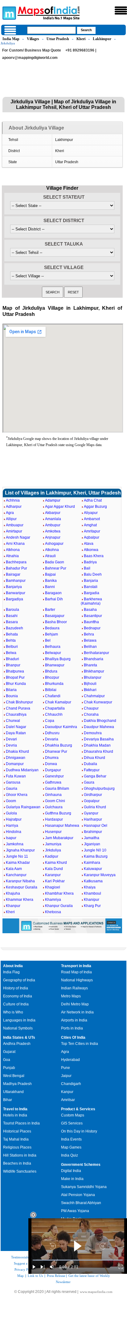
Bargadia (91, 593)
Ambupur (52, 525)
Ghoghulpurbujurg (99, 788)
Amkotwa (52, 531)
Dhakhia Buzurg (58, 745)
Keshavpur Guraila (21, 887)
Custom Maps (72, 1115)
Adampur (52, 500)
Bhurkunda (54, 683)
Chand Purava (18, 708)
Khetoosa (53, 912)
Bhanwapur (54, 665)
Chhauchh (54, 714)
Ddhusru (52, 733)
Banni (50, 587)
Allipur (11, 519)
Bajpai (50, 574)
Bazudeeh (14, 628)
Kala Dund (54, 869)
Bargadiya (14, 599)
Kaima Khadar (18, 862)
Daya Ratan (16, 733)
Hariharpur (93, 819)
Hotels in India (15, 1115)
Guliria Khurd (95, 807)
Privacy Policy (24, 1269)
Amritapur (92, 531)
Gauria (11, 788)
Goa (6, 1060)
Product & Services (78, 1109)
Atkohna (52, 550)
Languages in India (19, 1020)
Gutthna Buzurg (58, 813)
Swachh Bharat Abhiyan (81, 1203)
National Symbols (18, 1028)
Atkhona (13, 550)
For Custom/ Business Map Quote (31, 50)
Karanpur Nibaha (20, 881)
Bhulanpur (92, 677)
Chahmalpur (94, 696)
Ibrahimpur (93, 832)
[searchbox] (51, 30)
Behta (11, 640)
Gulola (11, 813)
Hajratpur (14, 819)
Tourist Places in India (21, 1123)
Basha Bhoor (56, 622)
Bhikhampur (94, 671)
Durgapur (53, 770)
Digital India (71, 1171)
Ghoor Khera (16, 795)
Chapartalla (55, 708)
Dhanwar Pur (56, 751)
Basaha (90, 609)
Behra (89, 634)
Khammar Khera (19, 899)
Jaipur (66, 1076)
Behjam (51, 634)
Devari (11, 739)
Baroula (12, 609)
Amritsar (68, 1100)
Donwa (51, 764)
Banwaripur (15, 593)
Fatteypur (92, 770)
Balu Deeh (93, 574)
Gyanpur (91, 813)
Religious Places (17, 1147)
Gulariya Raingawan (23, 807)
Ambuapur (14, 525)
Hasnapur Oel (95, 825)
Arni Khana (15, 543)
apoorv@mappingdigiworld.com (30, 58)
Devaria (51, 739)
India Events (71, 1139)
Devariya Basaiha (99, 739)
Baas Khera (94, 556)
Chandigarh (71, 1084)
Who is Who (13, 1012)
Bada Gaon (54, 562)
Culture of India (16, 1004)
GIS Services (72, 1123)
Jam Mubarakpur (59, 838)
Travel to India (15, 1109)
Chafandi (52, 696)
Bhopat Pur (15, 677)
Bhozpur (52, 677)
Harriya (12, 825)
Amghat (90, 525)
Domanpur (15, 764)
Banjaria (91, 580)
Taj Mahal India (16, 1139)
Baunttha (91, 622)
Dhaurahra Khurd (98, 751)
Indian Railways (74, 988)
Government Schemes (80, 1164)
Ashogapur (54, 543)
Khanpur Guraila (59, 906)
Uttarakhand (13, 1092)
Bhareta (90, 665)
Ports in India (72, 1028)
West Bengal (13, 1076)
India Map (10, 39)
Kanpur (67, 1092)
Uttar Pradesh (58, 39)
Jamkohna (14, 844)
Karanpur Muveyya (100, 875)
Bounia (12, 696)
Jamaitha (91, 838)
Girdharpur (93, 795)
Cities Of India (73, 1037)
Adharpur (14, 506)
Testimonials (20, 1257)
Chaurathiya (16, 714)
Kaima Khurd (56, 862)
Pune (65, 1068)
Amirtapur (14, 531)
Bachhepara (16, 562)
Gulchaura (54, 807)
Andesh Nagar (18, 537)
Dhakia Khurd (17, 751)
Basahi (12, 616)
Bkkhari (90, 690)
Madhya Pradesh (17, 1084)
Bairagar (13, 574)
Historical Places (17, 1131)
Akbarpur (52, 513)
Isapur (11, 838)
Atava (88, 543)
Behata (12, 634)
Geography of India (19, 980)
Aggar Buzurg (95, 506)
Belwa (11, 653)
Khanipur (91, 899)
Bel (48, 640)
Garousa (13, 782)
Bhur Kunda (16, 683)
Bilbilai (50, 690)
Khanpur (13, 906)
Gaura (89, 782)
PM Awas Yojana (75, 1211)
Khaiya (90, 887)
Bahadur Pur (16, 568)
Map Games (71, 1147)
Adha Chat (93, 500)
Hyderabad (70, 1060)
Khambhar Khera (59, 893)
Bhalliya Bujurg (58, 659)
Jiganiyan (92, 844)
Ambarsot (92, 519)
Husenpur (53, 832)
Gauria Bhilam (57, 788)
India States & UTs (19, 1037)
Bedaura (52, 628)
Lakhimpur (102, 39)
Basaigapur (54, 616)
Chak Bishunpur (19, 702)
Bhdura (51, 671)
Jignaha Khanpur (20, 850)
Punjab (9, 1068)
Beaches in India (17, 1163)
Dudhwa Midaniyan (22, 770)
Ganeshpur (54, 776)
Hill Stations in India (19, 1155)
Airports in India (74, 1020)
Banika (51, 580)
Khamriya (53, 899)
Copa (49, 721)
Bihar (7, 1100)
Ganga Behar (95, 776)
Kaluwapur (93, 869)
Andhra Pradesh (17, 1044)
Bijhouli (90, 683)
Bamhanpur (16, 580)
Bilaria (11, 690)
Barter (50, 609)
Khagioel (52, 887)
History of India (15, 988)
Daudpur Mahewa (99, 727)
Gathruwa (53, 782)
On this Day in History (79, 1131)
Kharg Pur (92, 906)
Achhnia (13, 500)
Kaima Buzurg (96, 856)
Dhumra (52, 758)
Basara (12, 622)
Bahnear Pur (55, 568)
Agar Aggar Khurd (60, 506)
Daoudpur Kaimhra (61, 727)
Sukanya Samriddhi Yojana (84, 1187)
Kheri (80, 39)
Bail (87, 568)
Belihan (90, 646)
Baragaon (53, 593)
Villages (33, 39)
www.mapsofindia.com (96, 1292)
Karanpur (53, 875)
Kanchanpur (16, 875)
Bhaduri (12, 659)
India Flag (11, 972)
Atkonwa (91, 550)
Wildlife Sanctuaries (19, 1171)
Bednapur (92, 628)
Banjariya (14, 587)
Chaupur (91, 708)
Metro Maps (71, 996)
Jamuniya (53, 844)
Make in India (72, 1179)
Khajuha (13, 893)
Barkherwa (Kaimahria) (91, 601)
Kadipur (51, 856)
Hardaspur (54, 819)
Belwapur (53, 653)
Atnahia (12, 556)
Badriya (90, 562)
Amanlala (53, 519)
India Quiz (69, 1155)
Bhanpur (13, 665)
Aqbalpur (91, 537)
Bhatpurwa (15, 671)
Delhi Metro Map (75, 1004)
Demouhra (93, 733)
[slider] (78, 1260)
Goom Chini (55, 801)
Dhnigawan (15, 758)
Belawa (90, 640)
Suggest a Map (24, 1263)
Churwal (13, 721)
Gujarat (9, 1052)
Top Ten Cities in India (79, 1044)
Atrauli (50, 556)
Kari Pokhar (55, 881)
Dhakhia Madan (97, 745)
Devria (11, 745)
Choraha (91, 714)
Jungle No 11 (17, 856)
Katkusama (93, 881)
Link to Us (35, 1276)
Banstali (90, 587)
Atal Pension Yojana (78, 1195)
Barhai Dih (54, 599)
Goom (11, 801)
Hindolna (13, 832)
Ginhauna (53, 795)
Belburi (12, 646)
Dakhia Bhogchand (100, 721)
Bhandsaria (93, 659)
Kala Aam (14, 869)
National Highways (77, 980)
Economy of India (17, 996)
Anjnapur (52, 537)
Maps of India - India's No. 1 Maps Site (8, 12)
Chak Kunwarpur (98, 702)
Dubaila (90, 764)
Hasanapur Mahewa (62, 825)
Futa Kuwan (16, 776)
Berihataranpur (96, 653)
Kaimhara (92, 862)
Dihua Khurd (94, 758)
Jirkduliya (53, 850)
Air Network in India (77, 1012)
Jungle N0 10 (95, 850)
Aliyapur (91, 513)
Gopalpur (92, 801)
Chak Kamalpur (58, 702)
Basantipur (93, 616)
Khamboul (92, 893)
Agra (10, 513)
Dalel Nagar (16, 727)
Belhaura (52, 646)
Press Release (56, 1276)
